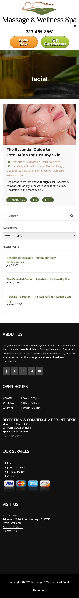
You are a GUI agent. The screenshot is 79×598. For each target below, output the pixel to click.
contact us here (27, 353)
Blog (9, 463)
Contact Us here (13, 527)
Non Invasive (43, 170)
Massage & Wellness (44, 582)
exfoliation (33, 162)
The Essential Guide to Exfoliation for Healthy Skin (38, 279)
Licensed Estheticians (20, 170)
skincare (11, 175)
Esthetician (19, 162)
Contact (11, 476)
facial (45, 162)
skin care (54, 162)
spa (20, 175)
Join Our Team (15, 467)
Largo (59, 166)
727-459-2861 (12, 435)
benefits (17, 166)
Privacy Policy (15, 471)
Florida (50, 166)
